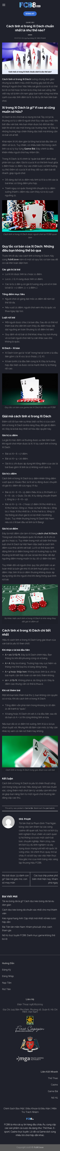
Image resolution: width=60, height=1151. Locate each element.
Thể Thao (53, 1078)
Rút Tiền (6, 989)
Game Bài (30, 22)
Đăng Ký (6, 969)
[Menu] (3, 4)
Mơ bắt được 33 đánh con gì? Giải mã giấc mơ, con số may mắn (15, 879)
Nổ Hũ (54, 1097)
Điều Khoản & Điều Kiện (38, 1108)
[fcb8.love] (30, 5)
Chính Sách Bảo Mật (13, 1108)
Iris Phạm (41, 38)
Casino (54, 1084)
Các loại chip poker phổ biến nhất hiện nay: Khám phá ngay (45, 879)
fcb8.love (13, 259)
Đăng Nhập (8, 976)
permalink (50, 808)
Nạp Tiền (6, 982)
